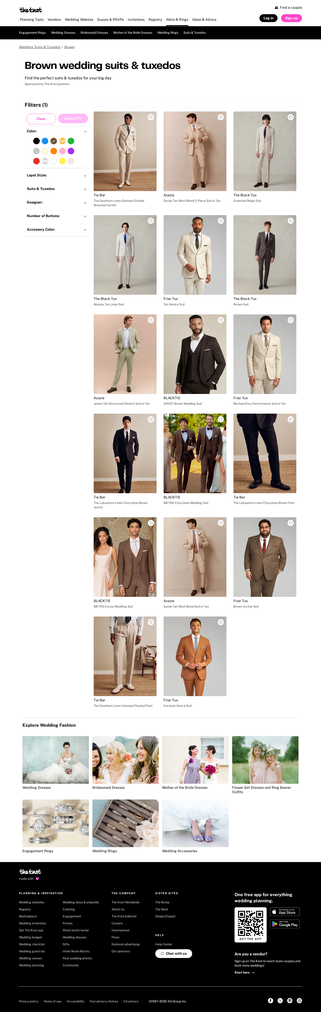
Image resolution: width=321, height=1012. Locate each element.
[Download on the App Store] (285, 976)
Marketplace (28, 980)
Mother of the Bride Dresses (132, 32)
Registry (25, 973)
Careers (117, 987)
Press (115, 1001)
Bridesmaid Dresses (94, 32)
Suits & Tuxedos (194, 32)
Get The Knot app (31, 994)
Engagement (72, 980)
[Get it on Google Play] (285, 988)
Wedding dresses (74, 1001)
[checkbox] (57, 146)
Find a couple (291, 7)
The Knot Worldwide (126, 966)
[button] (41, 119)
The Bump (162, 966)
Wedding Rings (167, 32)
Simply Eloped (165, 980)
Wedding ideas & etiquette (81, 966)
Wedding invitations (32, 987)
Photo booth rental (76, 994)
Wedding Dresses (63, 32)
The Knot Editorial (124, 980)
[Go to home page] (30, 937)
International (120, 994)
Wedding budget (30, 1001)
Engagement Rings (32, 32)
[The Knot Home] (30, 9)
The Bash (161, 973)
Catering (69, 973)
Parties (67, 987)
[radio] (36, 141)
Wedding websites (31, 966)
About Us (118, 973)
